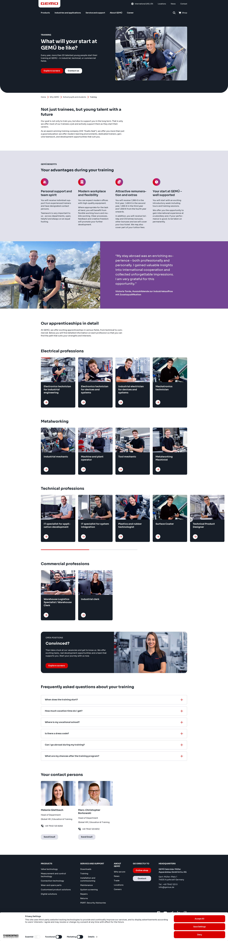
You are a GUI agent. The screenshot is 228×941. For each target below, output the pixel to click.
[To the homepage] (49, 3)
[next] (190, 519)
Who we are (119, 872)
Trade (116, 880)
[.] (46, 402)
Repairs (84, 894)
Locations (119, 885)
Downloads (85, 869)
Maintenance (86, 885)
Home (43, 97)
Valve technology (49, 869)
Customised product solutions (56, 889)
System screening (89, 889)
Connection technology (52, 881)
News (116, 876)
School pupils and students (74, 97)
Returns (84, 898)
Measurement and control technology (53, 875)
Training (84, 873)
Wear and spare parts (51, 885)
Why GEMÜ (54, 97)
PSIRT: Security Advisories (93, 903)
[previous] (37, 519)
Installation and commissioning (87, 879)
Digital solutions (49, 894)
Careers (118, 889)
